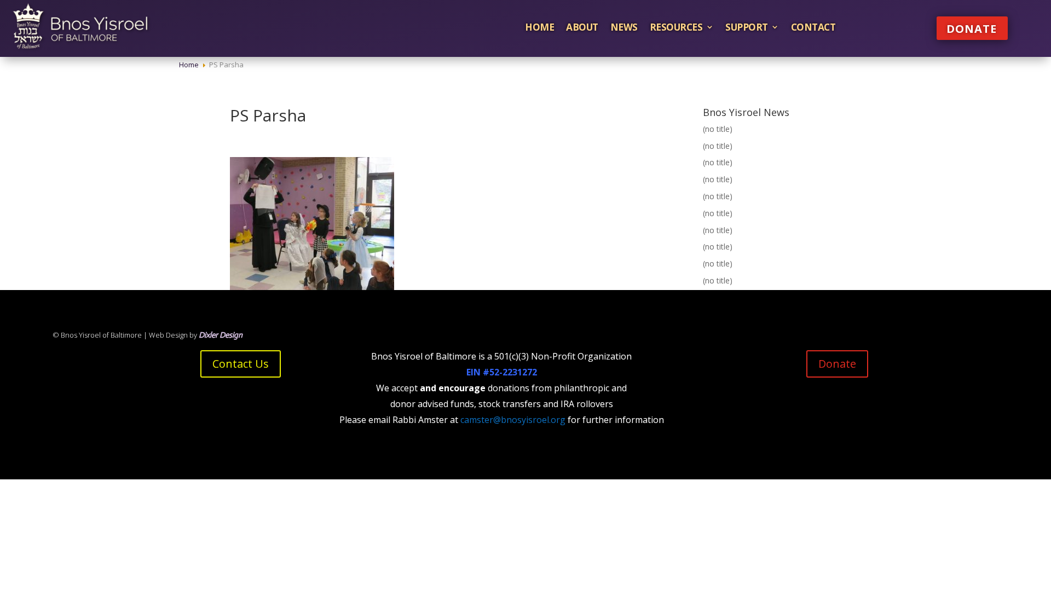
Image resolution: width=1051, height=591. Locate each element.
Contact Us (240, 363)
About (582, 26)
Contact (813, 26)
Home (539, 26)
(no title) (717, 129)
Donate (971, 28)
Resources (676, 26)
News (624, 26)
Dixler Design (220, 335)
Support (746, 26)
